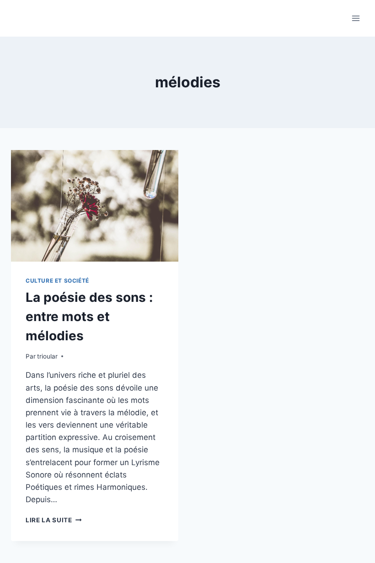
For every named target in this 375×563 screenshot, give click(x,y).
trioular (47, 356)
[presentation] (94, 206)
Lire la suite (53, 520)
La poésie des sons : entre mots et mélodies (89, 316)
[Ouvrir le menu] (355, 18)
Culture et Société (57, 280)
